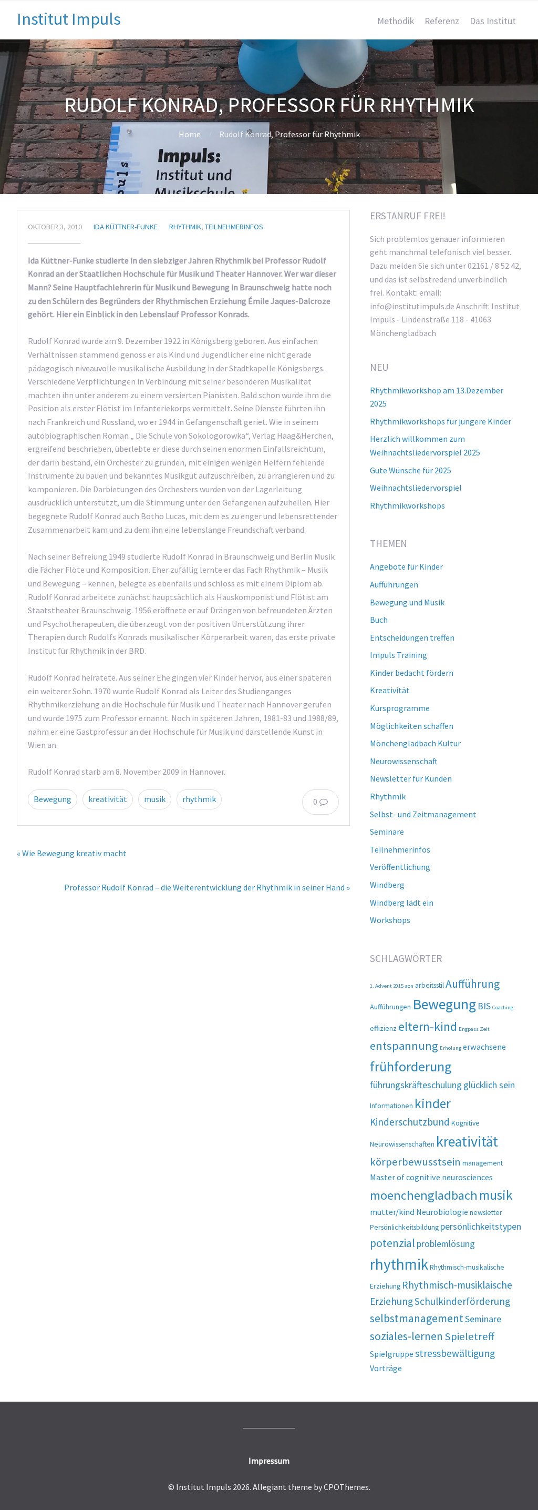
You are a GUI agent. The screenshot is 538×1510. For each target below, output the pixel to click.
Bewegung (52, 799)
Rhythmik (185, 226)
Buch (379, 619)
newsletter (486, 1212)
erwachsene (484, 1046)
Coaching (502, 1007)
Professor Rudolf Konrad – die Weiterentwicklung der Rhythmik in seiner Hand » (207, 887)
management (482, 1163)
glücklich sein (489, 1085)
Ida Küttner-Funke (126, 226)
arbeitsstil (429, 985)
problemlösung (446, 1244)
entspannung (404, 1045)
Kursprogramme (400, 708)
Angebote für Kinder (406, 566)
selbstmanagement (416, 1318)
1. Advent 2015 (387, 985)
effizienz (383, 1028)
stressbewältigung (455, 1353)
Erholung (450, 1048)
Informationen (391, 1105)
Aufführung (473, 984)
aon (409, 985)
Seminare (387, 831)
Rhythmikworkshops (407, 505)
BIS (484, 1006)
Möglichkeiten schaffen (411, 726)
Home (190, 134)
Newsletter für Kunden (411, 778)
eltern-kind (427, 1026)
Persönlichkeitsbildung (404, 1227)
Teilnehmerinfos (234, 226)
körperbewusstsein (415, 1162)
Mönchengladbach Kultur (415, 743)
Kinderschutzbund (410, 1122)
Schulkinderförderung (462, 1301)
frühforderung (411, 1066)
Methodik (395, 21)
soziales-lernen (406, 1336)
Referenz (442, 21)
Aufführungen (394, 584)
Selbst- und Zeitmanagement (423, 814)
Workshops (390, 920)
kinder (433, 1103)
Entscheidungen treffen (412, 637)
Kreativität (390, 690)
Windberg (387, 884)
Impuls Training (398, 655)
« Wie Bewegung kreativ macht (72, 853)
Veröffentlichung (400, 867)
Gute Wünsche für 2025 (410, 470)
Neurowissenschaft (404, 761)
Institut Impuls (69, 18)
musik (154, 799)
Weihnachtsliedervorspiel (416, 487)
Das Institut (493, 21)
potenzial (392, 1243)
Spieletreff (469, 1336)
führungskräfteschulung (416, 1085)
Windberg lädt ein (401, 902)
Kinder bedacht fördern (411, 672)
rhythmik (199, 799)
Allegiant (269, 1487)
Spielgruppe (391, 1354)
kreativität (107, 799)
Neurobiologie (442, 1212)
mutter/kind (392, 1212)
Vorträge (386, 1368)
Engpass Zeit (474, 1029)
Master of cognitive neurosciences (431, 1177)
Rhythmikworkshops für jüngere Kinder (440, 421)
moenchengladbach (424, 1195)
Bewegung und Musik (407, 602)
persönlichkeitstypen (480, 1226)
